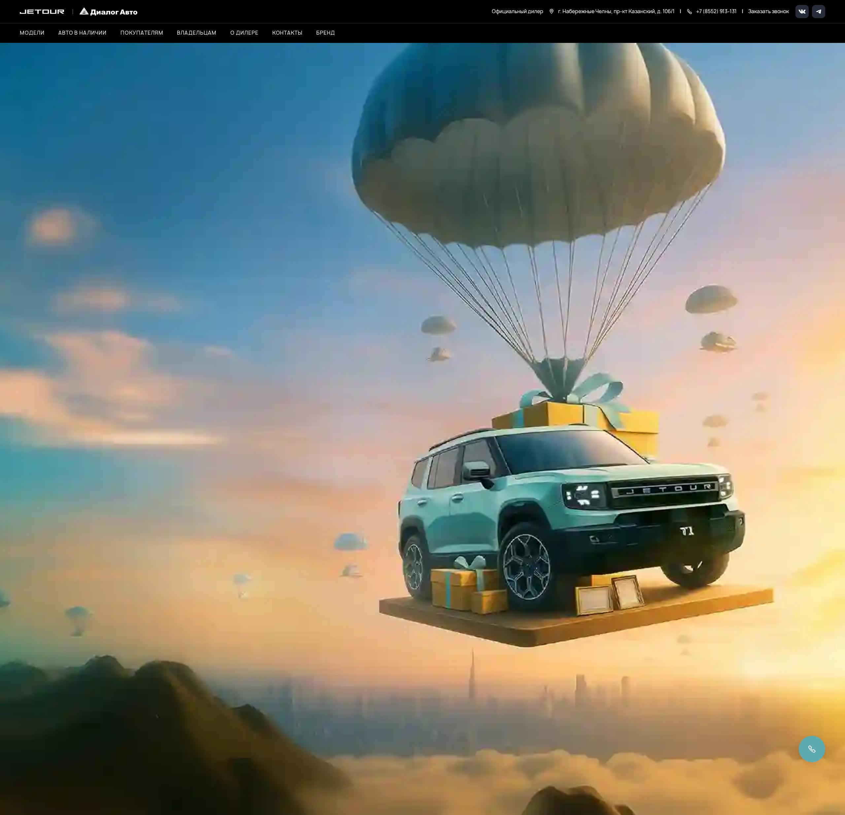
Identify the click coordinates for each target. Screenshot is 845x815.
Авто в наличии (82, 33)
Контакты (287, 33)
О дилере (244, 33)
